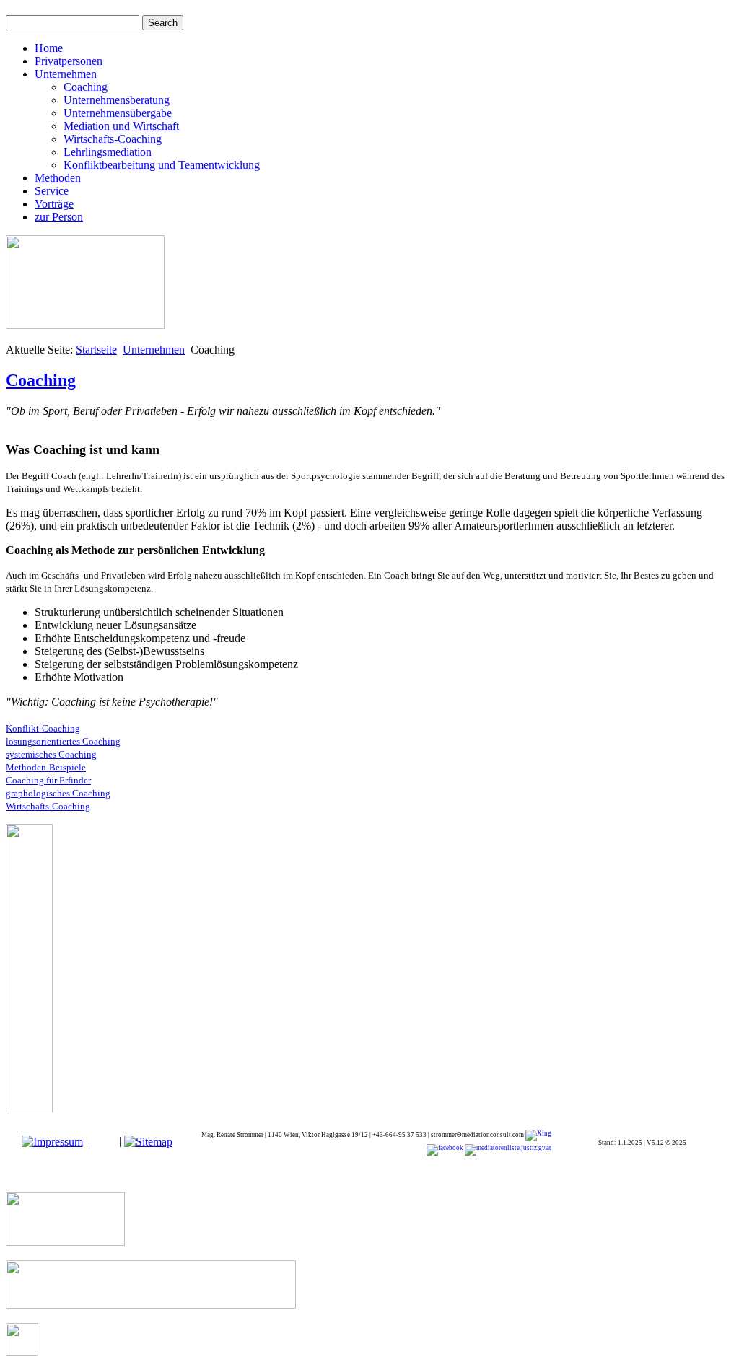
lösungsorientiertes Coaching (63, 741)
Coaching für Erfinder (48, 780)
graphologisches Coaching (58, 793)
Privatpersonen (68, 61)
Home (49, 48)
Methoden (58, 178)
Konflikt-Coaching (43, 728)
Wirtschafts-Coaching (113, 139)
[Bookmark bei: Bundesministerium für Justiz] (507, 1149)
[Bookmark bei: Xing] (538, 1134)
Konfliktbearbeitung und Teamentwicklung (162, 165)
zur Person (59, 217)
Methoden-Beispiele (46, 767)
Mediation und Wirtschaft (121, 126)
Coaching (86, 87)
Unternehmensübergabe (118, 113)
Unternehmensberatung (117, 100)
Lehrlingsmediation (108, 152)
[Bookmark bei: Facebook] (445, 1149)
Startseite (96, 349)
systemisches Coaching (51, 754)
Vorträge (54, 204)
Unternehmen (66, 74)
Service (52, 191)
